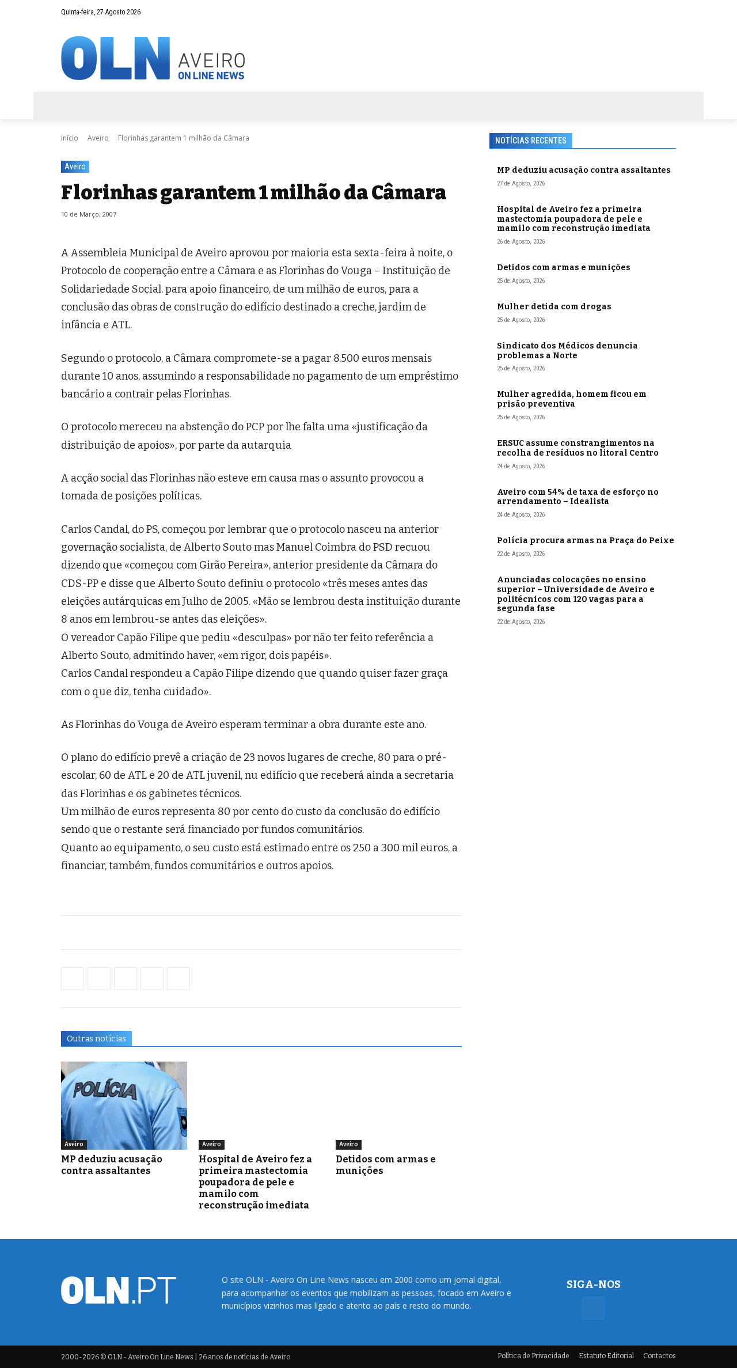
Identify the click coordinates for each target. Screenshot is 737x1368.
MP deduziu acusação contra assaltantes (111, 1165)
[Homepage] (368, 58)
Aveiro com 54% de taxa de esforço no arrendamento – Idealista (578, 497)
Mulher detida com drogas (554, 307)
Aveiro (98, 138)
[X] (125, 978)
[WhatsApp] (99, 978)
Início (69, 138)
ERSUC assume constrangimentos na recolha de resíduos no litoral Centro (578, 448)
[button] (645, 12)
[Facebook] (667, 12)
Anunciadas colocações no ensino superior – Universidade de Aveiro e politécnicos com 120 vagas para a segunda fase (576, 594)
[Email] (178, 978)
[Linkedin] (152, 978)
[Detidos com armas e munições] (399, 1106)
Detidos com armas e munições (563, 267)
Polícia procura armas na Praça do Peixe (585, 540)
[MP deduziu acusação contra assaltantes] (124, 1106)
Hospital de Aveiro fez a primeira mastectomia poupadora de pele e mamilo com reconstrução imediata (255, 1182)
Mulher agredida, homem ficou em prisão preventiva (572, 399)
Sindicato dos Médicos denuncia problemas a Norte (567, 351)
